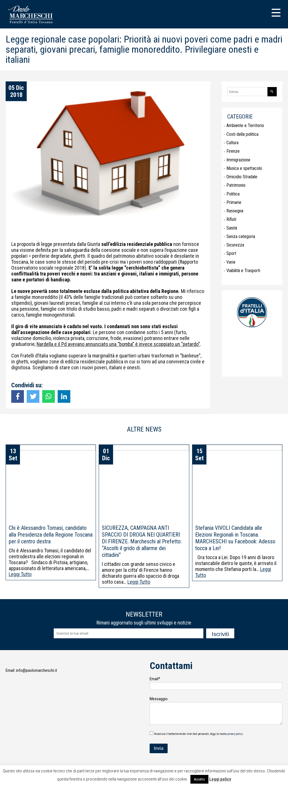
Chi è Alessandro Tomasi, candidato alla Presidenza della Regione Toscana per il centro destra (51, 534)
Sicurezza (235, 245)
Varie (230, 262)
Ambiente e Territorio (245, 125)
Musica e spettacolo (244, 168)
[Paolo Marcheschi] (32, 24)
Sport (231, 253)
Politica (233, 194)
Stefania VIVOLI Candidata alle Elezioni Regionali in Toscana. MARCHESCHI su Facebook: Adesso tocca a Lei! (235, 538)
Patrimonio (236, 185)
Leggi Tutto (20, 574)
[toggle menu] (276, 12)
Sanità (231, 228)
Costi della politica (242, 134)
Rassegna (234, 211)
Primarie (233, 202)
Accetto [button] (199, 779)
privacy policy (235, 733)
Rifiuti (231, 219)
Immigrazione (238, 160)
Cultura (232, 142)
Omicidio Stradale (241, 176)
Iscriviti (220, 634)
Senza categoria (240, 236)
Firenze (233, 151)
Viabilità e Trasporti (243, 270)
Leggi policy (220, 779)
